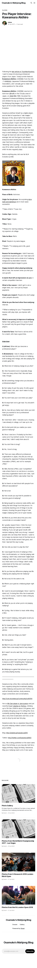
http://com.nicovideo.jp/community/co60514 (17, 699)
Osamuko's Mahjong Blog (14, 3)
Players (4, 10)
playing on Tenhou (19, 706)
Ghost (23, 928)
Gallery (22, 924)
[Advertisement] (18, 47)
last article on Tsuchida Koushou (23, 72)
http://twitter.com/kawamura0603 (19, 738)
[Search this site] (31, 2)
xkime (10, 22)
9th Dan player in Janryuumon (17, 703)
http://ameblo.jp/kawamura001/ (17, 733)
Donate (14, 924)
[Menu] (34, 2)
